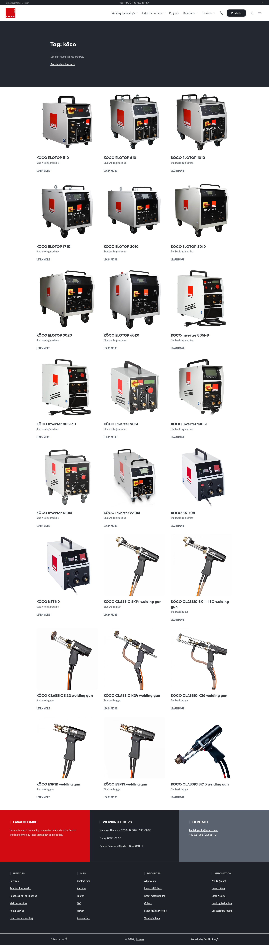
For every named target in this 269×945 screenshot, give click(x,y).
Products (236, 13)
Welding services (18, 903)
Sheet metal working (154, 895)
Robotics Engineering (20, 888)
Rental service (17, 910)
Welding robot (219, 881)
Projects (174, 13)
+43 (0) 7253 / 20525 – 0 (202, 834)
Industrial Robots (153, 888)
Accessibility (83, 918)
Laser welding (219, 895)
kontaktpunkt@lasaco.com (17, 3)
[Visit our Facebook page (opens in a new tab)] (262, 3)
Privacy (80, 910)
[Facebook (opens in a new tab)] (66, 938)
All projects (150, 881)
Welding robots (152, 918)
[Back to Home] (10, 13)
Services (14, 881)
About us (81, 888)
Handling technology (222, 903)
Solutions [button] (189, 13)
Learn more (43, 170)
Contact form (84, 881)
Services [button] (207, 13)
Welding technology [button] (123, 13)
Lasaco (140, 939)
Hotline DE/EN (134, 3)
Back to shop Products (62, 64)
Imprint (80, 895)
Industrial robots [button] (152, 13)
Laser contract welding (21, 918)
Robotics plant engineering (23, 895)
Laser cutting (218, 888)
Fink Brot (208, 939)
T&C (79, 903)
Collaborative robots (222, 910)
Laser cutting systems (155, 910)
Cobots (148, 903)
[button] (221, 13)
